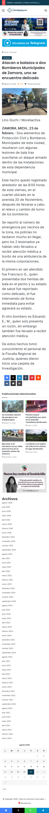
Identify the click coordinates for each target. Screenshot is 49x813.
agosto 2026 (7, 503)
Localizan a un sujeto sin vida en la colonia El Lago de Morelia (36, 446)
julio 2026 (6, 507)
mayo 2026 (6, 515)
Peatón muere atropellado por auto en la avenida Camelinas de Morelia (36, 419)
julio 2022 (6, 713)
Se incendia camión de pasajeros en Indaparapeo (11, 417)
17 (5, 772)
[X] (13, 377)
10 (5, 766)
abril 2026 (6, 520)
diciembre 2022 (8, 691)
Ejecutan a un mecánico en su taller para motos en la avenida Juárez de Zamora (12, 449)
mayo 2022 (6, 721)
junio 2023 (6, 665)
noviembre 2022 (8, 695)
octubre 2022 (7, 700)
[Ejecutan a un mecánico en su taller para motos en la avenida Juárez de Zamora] (13, 435)
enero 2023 (6, 687)
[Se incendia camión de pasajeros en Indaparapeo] (13, 406)
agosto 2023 (7, 657)
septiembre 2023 (9, 653)
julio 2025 (6, 558)
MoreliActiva (26, 803)
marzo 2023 (7, 678)
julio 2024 (6, 610)
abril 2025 (6, 571)
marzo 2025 (7, 575)
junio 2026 (6, 511)
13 (24, 766)
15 (37, 766)
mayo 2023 (6, 670)
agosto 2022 (7, 708)
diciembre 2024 (8, 588)
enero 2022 (6, 738)
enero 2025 (6, 584)
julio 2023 (6, 661)
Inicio (6, 52)
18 (12, 772)
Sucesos (13, 52)
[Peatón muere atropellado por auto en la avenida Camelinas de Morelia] (36, 406)
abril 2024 (6, 623)
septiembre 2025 (9, 550)
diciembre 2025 (8, 537)
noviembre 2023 (8, 644)
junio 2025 (6, 563)
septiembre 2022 (9, 704)
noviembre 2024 (8, 593)
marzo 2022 (7, 730)
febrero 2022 (7, 734)
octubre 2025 (7, 545)
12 (18, 766)
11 (11, 766)
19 (18, 772)
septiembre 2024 (9, 601)
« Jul (4, 789)
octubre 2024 (7, 597)
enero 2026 (6, 533)
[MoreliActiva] (17, 10)
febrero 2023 (7, 683)
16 (44, 766)
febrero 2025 (7, 580)
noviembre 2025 (8, 541)
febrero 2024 (7, 631)
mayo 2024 (6, 618)
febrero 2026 (7, 528)
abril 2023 (6, 674)
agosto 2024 (7, 605)
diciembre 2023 (8, 640)
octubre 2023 (7, 648)
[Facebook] (7, 377)
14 (31, 766)
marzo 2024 (7, 627)
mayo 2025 (6, 567)
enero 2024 (6, 635)
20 (24, 772)
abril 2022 (6, 725)
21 (31, 772)
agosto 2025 (7, 554)
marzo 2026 (7, 524)
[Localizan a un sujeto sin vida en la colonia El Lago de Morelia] (36, 435)
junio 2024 (6, 614)
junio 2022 (6, 717)
